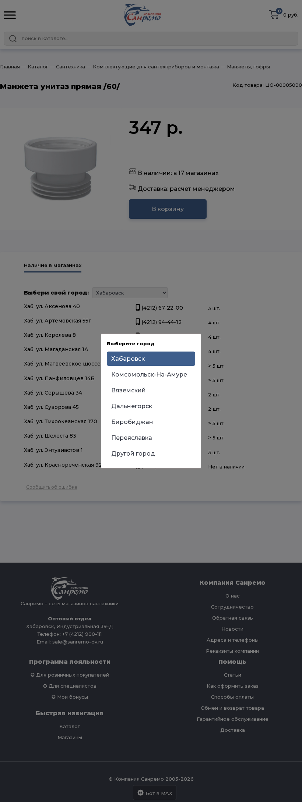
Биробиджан (132, 421)
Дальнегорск (131, 406)
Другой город (133, 453)
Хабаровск (128, 358)
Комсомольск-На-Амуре (149, 374)
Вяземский (128, 390)
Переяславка (131, 437)
